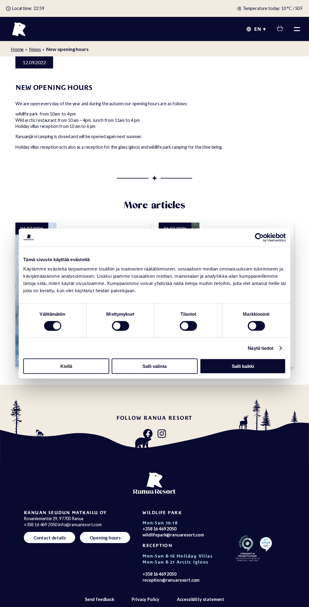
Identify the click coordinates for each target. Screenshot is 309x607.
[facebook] (148, 434)
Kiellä (66, 366)
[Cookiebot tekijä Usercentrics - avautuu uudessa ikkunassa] (259, 237)
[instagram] (162, 434)
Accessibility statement (200, 599)
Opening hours (105, 537)
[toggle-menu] (297, 29)
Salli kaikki (243, 366)
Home (17, 49)
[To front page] (19, 29)
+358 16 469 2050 (159, 528)
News (35, 49)
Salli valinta (154, 366)
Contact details (49, 537)
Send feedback (99, 599)
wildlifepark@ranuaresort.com (173, 534)
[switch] (120, 325)
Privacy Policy (145, 599)
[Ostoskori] (280, 29)
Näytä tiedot (260, 347)
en (257, 29)
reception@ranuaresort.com (170, 580)
